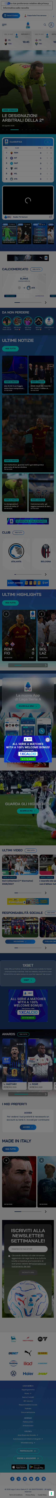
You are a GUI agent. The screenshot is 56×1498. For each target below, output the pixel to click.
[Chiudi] (48, 740)
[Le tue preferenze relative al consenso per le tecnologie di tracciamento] (51, 1493)
